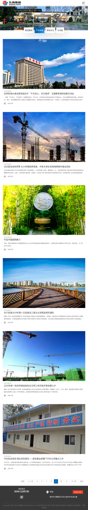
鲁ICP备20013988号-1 (59, 505)
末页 (81, 481)
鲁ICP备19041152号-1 (44, 505)
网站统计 (70, 505)
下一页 (73, 481)
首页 (22, 481)
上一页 (30, 481)
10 (61, 481)
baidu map (78, 492)
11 (67, 481)
